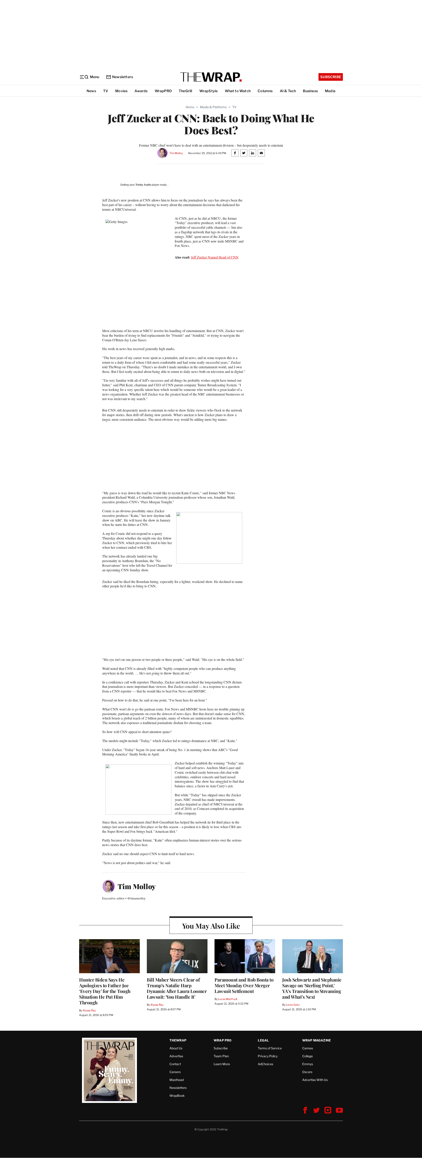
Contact (175, 1064)
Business (310, 91)
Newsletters (122, 77)
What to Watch (238, 91)
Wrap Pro (223, 1040)
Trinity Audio (143, 184)
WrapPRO (163, 91)
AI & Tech (288, 91)
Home (190, 107)
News (91, 91)
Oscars (307, 1072)
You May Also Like (211, 925)
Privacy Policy (268, 1056)
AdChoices (265, 1064)
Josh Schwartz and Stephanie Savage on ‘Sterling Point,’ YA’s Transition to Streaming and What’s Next (312, 988)
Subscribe (330, 77)
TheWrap (177, 1040)
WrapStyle (208, 91)
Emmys (307, 1064)
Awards (141, 91)
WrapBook (177, 1095)
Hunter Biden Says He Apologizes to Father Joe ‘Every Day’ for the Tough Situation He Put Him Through (105, 991)
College (307, 1056)
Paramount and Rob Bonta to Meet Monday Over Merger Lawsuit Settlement (244, 985)
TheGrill (185, 91)
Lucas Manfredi (227, 999)
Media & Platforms (213, 107)
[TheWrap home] (211, 77)
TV (105, 91)
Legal (263, 1040)
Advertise (176, 1056)
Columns (265, 91)
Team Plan (221, 1056)
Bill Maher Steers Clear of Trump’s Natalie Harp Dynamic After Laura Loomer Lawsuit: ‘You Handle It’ (177, 988)
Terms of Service (270, 1048)
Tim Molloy (176, 153)
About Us (175, 1048)
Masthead (176, 1080)
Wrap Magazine (316, 1040)
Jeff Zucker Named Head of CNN (214, 257)
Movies (121, 91)
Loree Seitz (293, 1004)
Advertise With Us (315, 1080)
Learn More (222, 1064)
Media (330, 91)
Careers (175, 1072)
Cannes (307, 1048)
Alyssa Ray (89, 1010)
